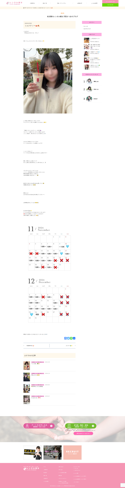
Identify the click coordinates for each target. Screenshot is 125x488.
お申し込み (61, 469)
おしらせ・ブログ (77, 466)
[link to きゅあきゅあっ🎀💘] (26, 403)
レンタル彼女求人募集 (62, 472)
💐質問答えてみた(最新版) (37, 386)
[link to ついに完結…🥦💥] (26, 369)
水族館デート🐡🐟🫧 (95, 51)
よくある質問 (46, 481)
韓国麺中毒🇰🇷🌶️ (30, 345)
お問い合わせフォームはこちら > (83, 433)
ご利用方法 (46, 469)
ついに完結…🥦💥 (35, 363)
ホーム (45, 466)
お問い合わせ (61, 466)
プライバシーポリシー (62, 478)
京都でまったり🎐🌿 (95, 65)
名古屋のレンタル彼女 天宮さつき (38, 362)
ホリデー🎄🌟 (69, 345)
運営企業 (60, 475)
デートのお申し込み (110, 1)
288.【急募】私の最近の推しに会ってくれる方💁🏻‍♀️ (95, 46)
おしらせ (86, 26)
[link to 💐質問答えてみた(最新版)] (26, 391)
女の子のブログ (87, 28)
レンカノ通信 (76, 473)
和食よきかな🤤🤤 (35, 375)
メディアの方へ (76, 482)
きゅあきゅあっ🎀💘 (36, 397)
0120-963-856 (110, 4)
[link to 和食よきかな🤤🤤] (26, 380)
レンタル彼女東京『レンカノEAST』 (80, 476)
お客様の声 (46, 478)
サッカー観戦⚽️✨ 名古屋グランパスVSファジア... (98, 60)
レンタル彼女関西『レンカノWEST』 (80, 479)
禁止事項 (45, 472)
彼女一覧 (45, 475)
